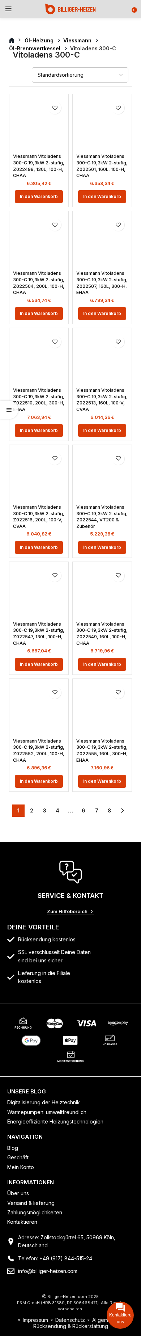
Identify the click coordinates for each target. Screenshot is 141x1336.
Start (15, 40)
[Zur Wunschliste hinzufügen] (54, 107)
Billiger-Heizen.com (67, 1296)
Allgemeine (105, 1320)
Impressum (35, 1320)
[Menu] (8, 9)
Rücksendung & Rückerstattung (70, 1326)
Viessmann (78, 40)
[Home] (70, 8)
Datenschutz (70, 1320)
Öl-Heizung (40, 40)
